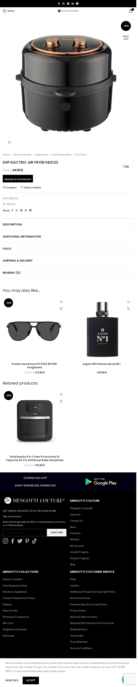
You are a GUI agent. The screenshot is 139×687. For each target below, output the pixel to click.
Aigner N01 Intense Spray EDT (102, 364)
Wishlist (74, 539)
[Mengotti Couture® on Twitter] (20, 542)
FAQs (73, 579)
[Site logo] (68, 10)
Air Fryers (81, 154)
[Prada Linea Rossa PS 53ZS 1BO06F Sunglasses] (34, 329)
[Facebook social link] (59, 3)
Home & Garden (22, 154)
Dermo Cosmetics (13, 579)
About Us (75, 514)
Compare (75, 533)
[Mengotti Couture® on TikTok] (35, 542)
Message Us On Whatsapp (17, 179)
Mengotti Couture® (81, 508)
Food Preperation (61, 154)
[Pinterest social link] (68, 3)
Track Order (77, 635)
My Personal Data (80, 597)
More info (12, 680)
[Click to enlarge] (9, 142)
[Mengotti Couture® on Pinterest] (28, 542)
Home (6, 154)
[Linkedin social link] (73, 3)
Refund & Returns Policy (84, 616)
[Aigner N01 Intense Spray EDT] (102, 329)
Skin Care (8, 622)
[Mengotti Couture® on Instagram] (6, 542)
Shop (73, 526)
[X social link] (63, 3)
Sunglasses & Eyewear (15, 629)
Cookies (74, 585)
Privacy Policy (78, 610)
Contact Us (76, 520)
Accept (30, 680)
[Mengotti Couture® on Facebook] (13, 542)
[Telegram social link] (77, 3)
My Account (77, 545)
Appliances (41, 154)
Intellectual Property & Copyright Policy (92, 591)
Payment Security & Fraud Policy (88, 604)
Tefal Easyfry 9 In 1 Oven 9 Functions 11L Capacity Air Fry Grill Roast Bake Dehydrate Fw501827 (34, 460)
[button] (61, 308)
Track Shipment (78, 641)
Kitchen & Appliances (15, 591)
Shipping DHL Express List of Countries (92, 622)
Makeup (7, 604)
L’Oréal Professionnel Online (19, 597)
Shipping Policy (78, 629)
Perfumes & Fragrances (16, 616)
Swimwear (8, 635)
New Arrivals (10, 610)
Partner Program (79, 558)
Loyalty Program (79, 551)
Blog (72, 564)
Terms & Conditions (81, 648)
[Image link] (101, 481)
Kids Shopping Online (15, 585)
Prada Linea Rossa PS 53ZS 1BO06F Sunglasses (34, 365)
